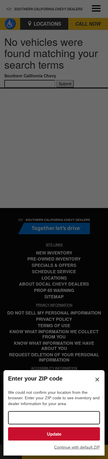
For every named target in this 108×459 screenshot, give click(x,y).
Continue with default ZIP (77, 447)
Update (54, 434)
